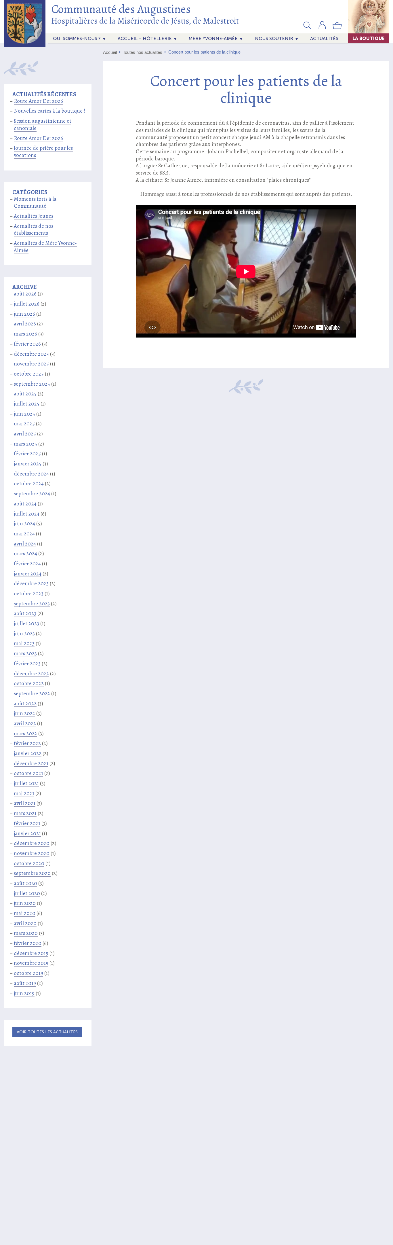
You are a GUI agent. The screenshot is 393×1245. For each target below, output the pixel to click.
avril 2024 (25, 543)
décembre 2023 (31, 583)
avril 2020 (25, 923)
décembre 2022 (31, 673)
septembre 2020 (32, 873)
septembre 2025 (32, 384)
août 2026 (25, 293)
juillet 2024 (26, 514)
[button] (307, 25)
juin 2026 (24, 314)
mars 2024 (25, 553)
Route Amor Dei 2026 (38, 101)
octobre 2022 (29, 683)
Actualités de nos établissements (33, 229)
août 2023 (25, 613)
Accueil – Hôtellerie (145, 38)
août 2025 (25, 393)
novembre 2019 (31, 963)
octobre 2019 (28, 973)
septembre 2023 (32, 603)
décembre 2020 (31, 843)
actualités (324, 38)
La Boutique (368, 38)
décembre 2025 (31, 354)
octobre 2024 (29, 483)
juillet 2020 (27, 893)
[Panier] (337, 28)
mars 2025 (25, 444)
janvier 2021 (27, 833)
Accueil (110, 52)
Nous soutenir (274, 38)
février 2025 (27, 453)
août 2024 (25, 503)
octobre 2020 (29, 863)
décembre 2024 (31, 473)
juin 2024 (24, 523)
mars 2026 (25, 334)
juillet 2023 (26, 623)
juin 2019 (24, 993)
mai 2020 (24, 913)
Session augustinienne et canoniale (42, 124)
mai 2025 (24, 423)
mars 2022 (25, 733)
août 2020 (25, 883)
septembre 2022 (32, 693)
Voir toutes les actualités (47, 1032)
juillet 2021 (26, 783)
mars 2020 (26, 933)
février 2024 (27, 563)
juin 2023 (24, 633)
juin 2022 (24, 713)
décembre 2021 (31, 763)
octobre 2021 (28, 773)
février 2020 (27, 943)
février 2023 (27, 663)
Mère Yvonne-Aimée (213, 38)
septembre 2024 (32, 493)
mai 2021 (24, 793)
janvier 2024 (27, 573)
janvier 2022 (27, 753)
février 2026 (27, 344)
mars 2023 (25, 653)
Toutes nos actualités (142, 52)
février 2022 (27, 743)
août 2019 (25, 983)
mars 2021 (25, 813)
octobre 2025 (29, 374)
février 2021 (27, 823)
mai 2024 (24, 533)
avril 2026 (25, 323)
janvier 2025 (27, 463)
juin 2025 (24, 414)
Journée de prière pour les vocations (43, 151)
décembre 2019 (31, 953)
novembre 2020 (31, 853)
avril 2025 (25, 433)
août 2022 (25, 703)
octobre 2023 (28, 593)
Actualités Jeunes (33, 216)
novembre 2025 (31, 363)
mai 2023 (24, 643)
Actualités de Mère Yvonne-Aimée (45, 246)
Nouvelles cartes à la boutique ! (49, 111)
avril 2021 (24, 803)
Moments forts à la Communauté (35, 202)
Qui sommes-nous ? (77, 38)
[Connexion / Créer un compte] (322, 28)
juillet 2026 (26, 304)
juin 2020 (25, 903)
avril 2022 (25, 723)
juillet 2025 (26, 404)
